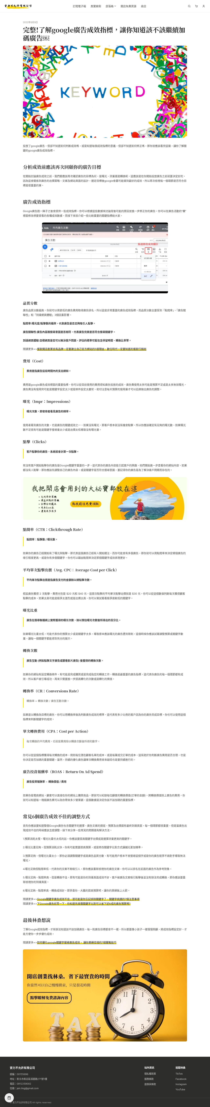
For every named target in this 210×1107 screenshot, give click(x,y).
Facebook (181, 1079)
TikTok (179, 1073)
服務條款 (149, 1079)
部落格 (110, 6)
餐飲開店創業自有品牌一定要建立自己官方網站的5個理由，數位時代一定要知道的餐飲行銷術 (91, 349)
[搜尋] (189, 6)
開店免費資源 (128, 6)
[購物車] (196, 6)
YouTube (180, 1089)
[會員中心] (203, 6)
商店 (143, 6)
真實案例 (96, 6)
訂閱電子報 (79, 6)
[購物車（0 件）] (9, 1097)
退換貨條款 (150, 1084)
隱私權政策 (150, 1073)
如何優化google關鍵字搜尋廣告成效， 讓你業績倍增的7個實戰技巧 (76, 942)
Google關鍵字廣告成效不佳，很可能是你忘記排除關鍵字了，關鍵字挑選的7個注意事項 (88, 899)
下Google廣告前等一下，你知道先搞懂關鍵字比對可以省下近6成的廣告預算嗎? (83, 903)
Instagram (181, 1084)
